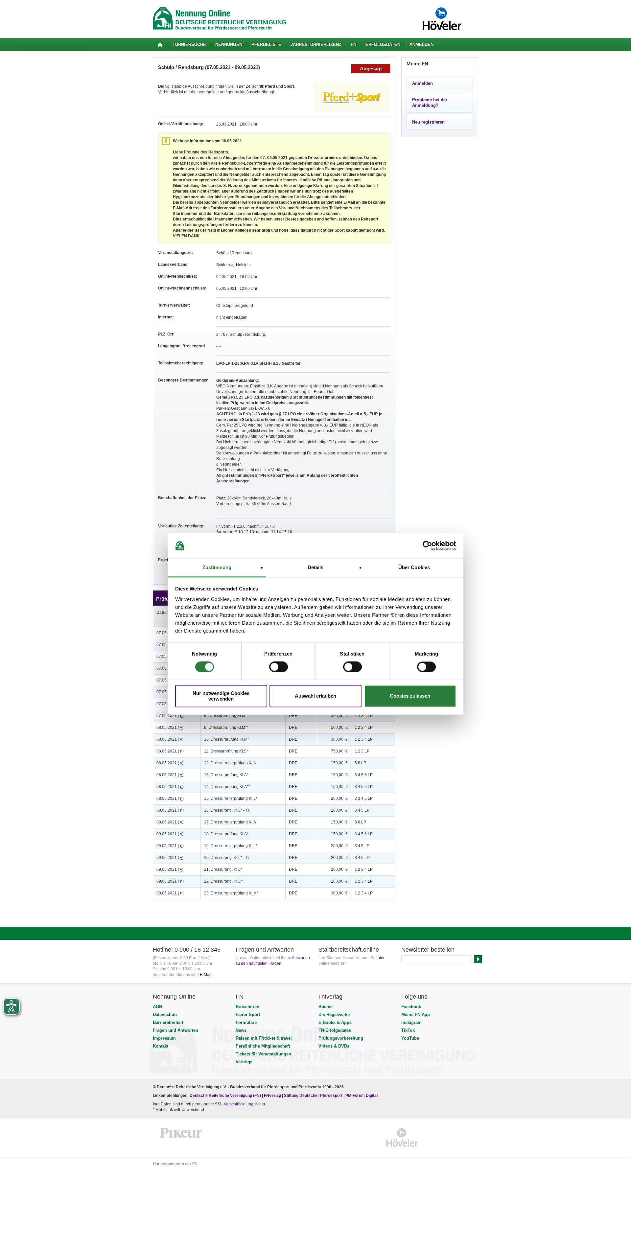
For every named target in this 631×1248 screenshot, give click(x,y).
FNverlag (273, 1095)
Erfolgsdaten (382, 44)
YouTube (410, 1038)
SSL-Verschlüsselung (234, 1104)
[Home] (160, 45)
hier (381, 958)
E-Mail (205, 974)
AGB (157, 1006)
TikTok (408, 1030)
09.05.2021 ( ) (169, 822)
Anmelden (421, 44)
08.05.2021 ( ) (169, 727)
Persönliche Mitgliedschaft (263, 1046)
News (241, 1030)
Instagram (411, 1022)
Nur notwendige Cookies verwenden (221, 696)
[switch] (278, 667)
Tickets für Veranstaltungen (263, 1054)
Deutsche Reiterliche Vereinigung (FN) (225, 1095)
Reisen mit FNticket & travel (264, 1038)
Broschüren (247, 1006)
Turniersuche (189, 44)
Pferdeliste (266, 44)
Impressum (164, 1038)
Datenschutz (165, 1014)
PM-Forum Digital (361, 1095)
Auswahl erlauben (315, 696)
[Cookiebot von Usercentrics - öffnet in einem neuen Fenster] (427, 546)
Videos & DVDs (333, 1046)
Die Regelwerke (334, 1014)
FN (353, 44)
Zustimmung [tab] (217, 567)
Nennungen (228, 44)
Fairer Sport (248, 1014)
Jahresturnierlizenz (316, 44)
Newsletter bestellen (428, 949)
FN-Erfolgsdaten (334, 1030)
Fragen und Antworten (175, 1030)
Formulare (246, 1022)
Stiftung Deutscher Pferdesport (313, 1095)
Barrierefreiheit (168, 1022)
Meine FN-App (415, 1014)
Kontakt (160, 1046)
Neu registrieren (428, 122)
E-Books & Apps (335, 1022)
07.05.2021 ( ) (170, 715)
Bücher (325, 1006)
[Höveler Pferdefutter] (402, 1137)
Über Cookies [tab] (414, 567)
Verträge (244, 1061)
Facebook (411, 1006)
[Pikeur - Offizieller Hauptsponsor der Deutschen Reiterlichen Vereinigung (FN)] (181, 1137)
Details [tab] (316, 567)
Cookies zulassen (410, 696)
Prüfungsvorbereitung (340, 1038)
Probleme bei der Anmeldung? (429, 102)
